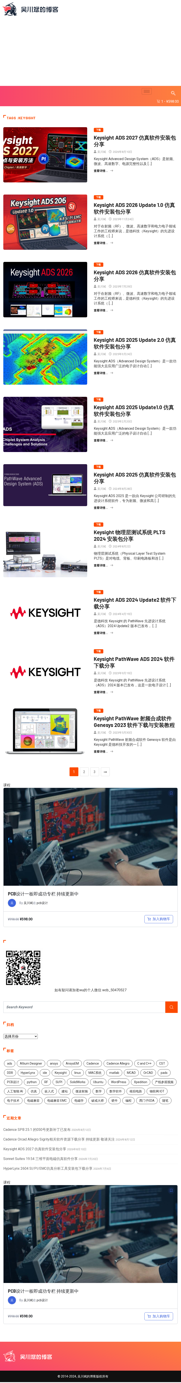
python (32, 1082)
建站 (65, 1091)
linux (77, 1073)
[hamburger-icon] (147, 91)
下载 (98, 130)
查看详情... (101, 170)
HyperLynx (28, 1073)
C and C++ (144, 1063)
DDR (10, 1073)
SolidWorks (77, 1082)
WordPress (118, 1082)
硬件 (114, 1100)
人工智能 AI (15, 1091)
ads (9, 1063)
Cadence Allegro (118, 1063)
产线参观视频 (164, 1082)
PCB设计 (13, 1082)
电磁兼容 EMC (57, 1100)
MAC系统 (95, 1073)
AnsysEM (72, 1063)
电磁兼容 (33, 1100)
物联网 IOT (157, 1091)
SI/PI (59, 1082)
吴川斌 (101, 151)
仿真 (34, 1091)
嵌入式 (49, 1091)
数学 (99, 1091)
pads (164, 1073)
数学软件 (115, 1091)
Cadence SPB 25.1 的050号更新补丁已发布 (37, 1130)
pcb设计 (42, 903)
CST (162, 1063)
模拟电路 (136, 1091)
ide (45, 1073)
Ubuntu (98, 1082)
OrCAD (148, 1073)
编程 (128, 1100)
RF (46, 1082)
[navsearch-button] (173, 93)
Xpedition (140, 1082)
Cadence (93, 1063)
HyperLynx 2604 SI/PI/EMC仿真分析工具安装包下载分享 (47, 1168)
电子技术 (13, 1100)
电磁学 (79, 1100)
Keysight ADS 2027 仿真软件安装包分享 (34, 1149)
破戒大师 (97, 1100)
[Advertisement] (91, 51)
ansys (54, 1063)
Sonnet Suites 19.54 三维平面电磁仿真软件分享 (40, 1159)
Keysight (61, 1073)
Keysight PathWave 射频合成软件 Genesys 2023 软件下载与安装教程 (134, 721)
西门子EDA (147, 1100)
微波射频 (81, 1091)
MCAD (131, 1073)
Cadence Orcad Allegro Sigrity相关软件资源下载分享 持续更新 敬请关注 (59, 1139)
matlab (114, 1073)
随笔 (165, 1100)
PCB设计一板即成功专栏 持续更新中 (43, 893)
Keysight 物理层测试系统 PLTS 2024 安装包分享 (129, 535)
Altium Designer (31, 1063)
